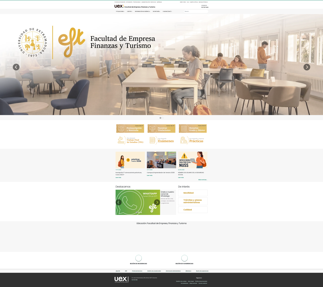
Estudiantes (129, 2)
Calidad (187, 210)
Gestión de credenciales (154, 271)
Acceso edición (203, 283)
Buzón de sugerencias (202, 271)
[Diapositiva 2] (162, 118)
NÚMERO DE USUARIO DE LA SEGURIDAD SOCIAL (191, 174)
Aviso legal (191, 281)
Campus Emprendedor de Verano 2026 (161, 173)
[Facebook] (205, 277)
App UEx (118, 271)
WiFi (126, 271)
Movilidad (188, 193)
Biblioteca (188, 271)
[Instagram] (207, 277)
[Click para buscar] (206, 11)
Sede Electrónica (203, 2)
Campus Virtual (194, 2)
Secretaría (156, 11)
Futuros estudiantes (120, 2)
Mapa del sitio (193, 283)
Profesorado (137, 2)
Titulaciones (120, 11)
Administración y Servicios (148, 2)
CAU (188, 2)
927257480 (204, 7)
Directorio (183, 2)
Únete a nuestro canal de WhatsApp (167, 194)
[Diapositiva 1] (160, 118)
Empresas (159, 2)
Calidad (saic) (167, 11)
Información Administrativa (173, 271)
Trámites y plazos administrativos (192, 201)
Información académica (142, 11)
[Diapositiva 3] (141, 212)
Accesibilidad (184, 283)
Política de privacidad (201, 281)
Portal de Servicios (137, 271)
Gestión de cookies (181, 281)
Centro (129, 11)
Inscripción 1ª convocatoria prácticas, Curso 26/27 (129, 174)
